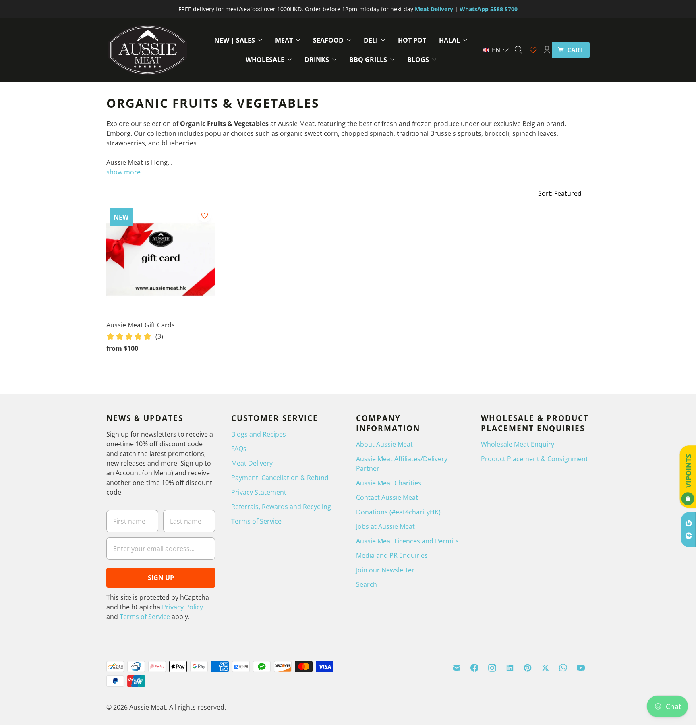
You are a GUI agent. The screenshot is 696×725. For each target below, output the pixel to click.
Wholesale (265, 59)
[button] (496, 50)
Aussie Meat (147, 707)
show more (123, 172)
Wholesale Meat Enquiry (517, 444)
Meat (284, 40)
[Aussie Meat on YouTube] (581, 668)
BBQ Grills (368, 59)
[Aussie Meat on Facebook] (474, 668)
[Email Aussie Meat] (457, 668)
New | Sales (234, 40)
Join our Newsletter (385, 570)
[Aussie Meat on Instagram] (492, 668)
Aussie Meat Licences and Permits (407, 540)
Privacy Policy (182, 607)
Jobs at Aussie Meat (385, 526)
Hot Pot (412, 40)
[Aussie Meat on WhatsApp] (563, 668)
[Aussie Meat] (147, 50)
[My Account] (547, 50)
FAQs (238, 448)
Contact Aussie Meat (387, 497)
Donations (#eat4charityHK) (398, 512)
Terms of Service (145, 616)
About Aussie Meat (384, 444)
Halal (449, 40)
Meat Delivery (252, 463)
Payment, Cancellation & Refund (280, 477)
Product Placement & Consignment (534, 458)
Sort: (560, 193)
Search (366, 584)
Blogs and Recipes (258, 434)
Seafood (328, 40)
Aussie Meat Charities (388, 482)
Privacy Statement (258, 492)
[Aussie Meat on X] (545, 668)
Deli (371, 40)
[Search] (518, 50)
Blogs (418, 59)
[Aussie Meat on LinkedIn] (510, 668)
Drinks (316, 59)
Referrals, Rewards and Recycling (281, 506)
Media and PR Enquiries (392, 555)
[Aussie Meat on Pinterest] (527, 668)
